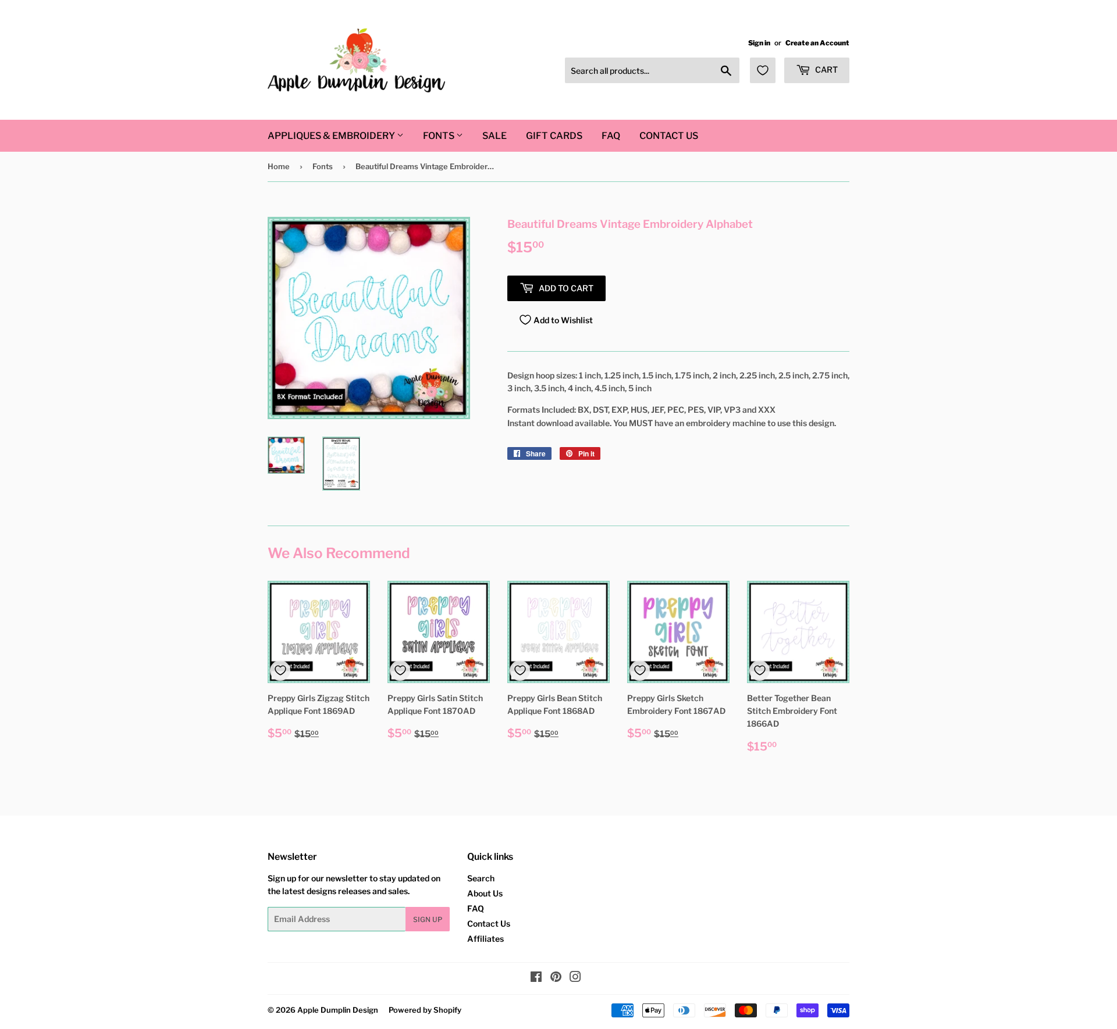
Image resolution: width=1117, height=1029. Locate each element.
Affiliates (485, 939)
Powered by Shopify (425, 1009)
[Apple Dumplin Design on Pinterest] (556, 978)
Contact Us (668, 135)
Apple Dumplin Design (337, 1009)
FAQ (611, 135)
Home (279, 166)
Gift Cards (554, 135)
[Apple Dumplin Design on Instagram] (575, 978)
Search (481, 878)
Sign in (759, 43)
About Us (485, 893)
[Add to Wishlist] (280, 670)
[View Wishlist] (763, 70)
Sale (494, 135)
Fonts (439, 135)
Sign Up (427, 919)
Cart (825, 69)
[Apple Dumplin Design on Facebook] (536, 978)
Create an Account (817, 43)
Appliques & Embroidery (332, 135)
